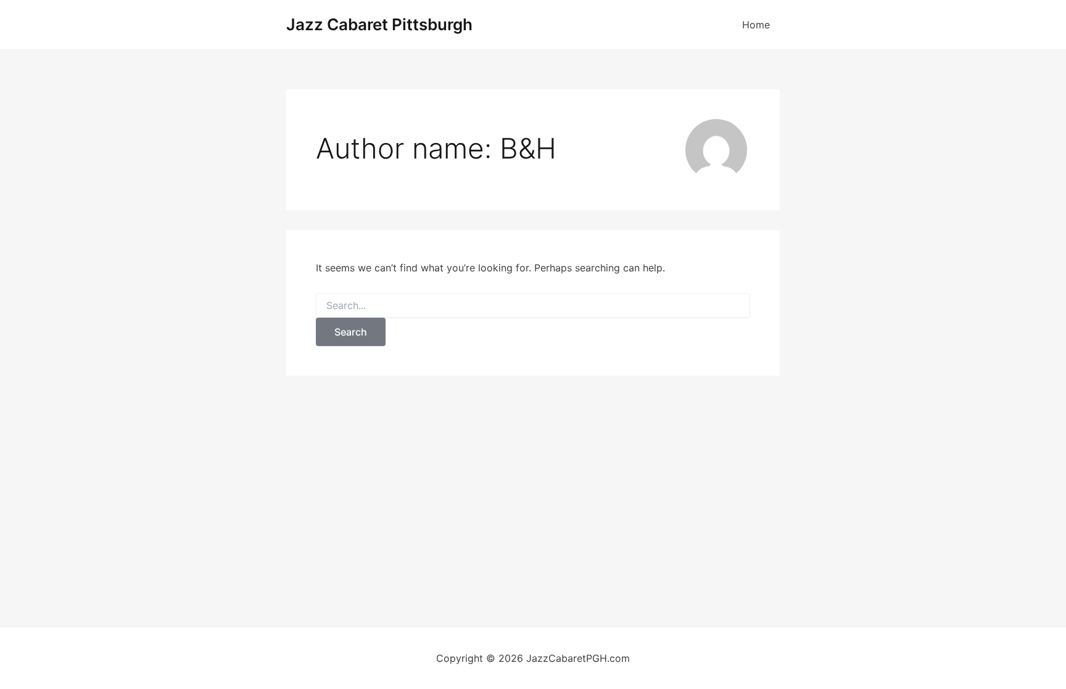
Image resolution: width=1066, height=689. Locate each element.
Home (756, 25)
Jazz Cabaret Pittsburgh (379, 24)
